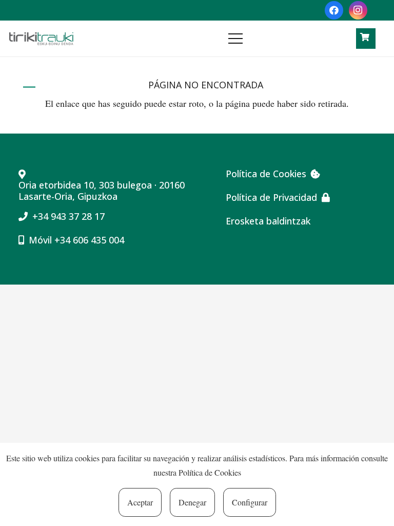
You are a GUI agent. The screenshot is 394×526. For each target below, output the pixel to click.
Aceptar (140, 502)
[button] (279, 38)
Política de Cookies (210, 472)
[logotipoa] (41, 38)
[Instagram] (358, 10)
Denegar (192, 502)
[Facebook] (334, 10)
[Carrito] (365, 37)
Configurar (249, 502)
